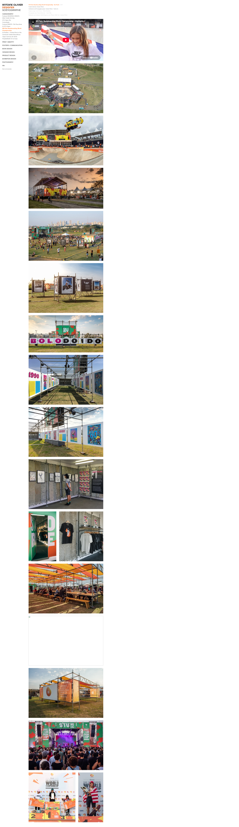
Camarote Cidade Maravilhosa (11, 34)
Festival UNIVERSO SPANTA (10, 16)
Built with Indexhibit (6, 69)
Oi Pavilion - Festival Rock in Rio (11, 32)
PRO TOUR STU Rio (8, 18)
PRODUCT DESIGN (8, 55)
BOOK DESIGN (7, 48)
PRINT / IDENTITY (8, 42)
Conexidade (5, 22)
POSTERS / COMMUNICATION (12, 45)
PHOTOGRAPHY (7, 62)
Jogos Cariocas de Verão (9, 36)
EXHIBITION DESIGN (9, 59)
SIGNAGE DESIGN (8, 52)
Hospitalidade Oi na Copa (9, 38)
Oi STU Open (6, 26)
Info (3, 65)
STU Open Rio (6, 20)
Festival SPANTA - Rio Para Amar (12, 24)
